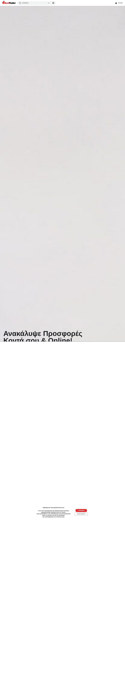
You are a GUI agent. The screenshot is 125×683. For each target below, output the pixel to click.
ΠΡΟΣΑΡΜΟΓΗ (81, 514)
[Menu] (53, 3)
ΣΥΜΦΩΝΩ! (81, 510)
